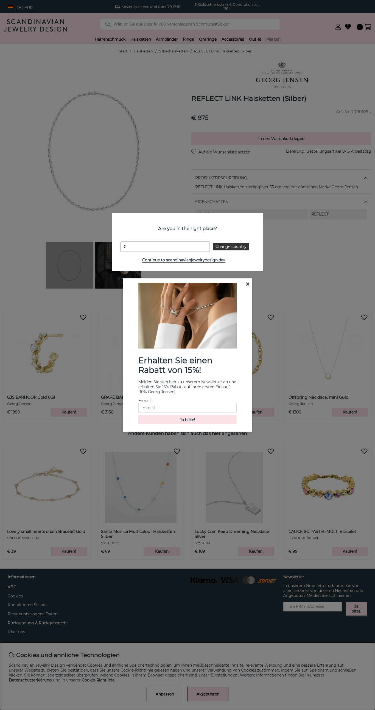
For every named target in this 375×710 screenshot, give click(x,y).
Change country (231, 246)
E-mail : (145, 400)
